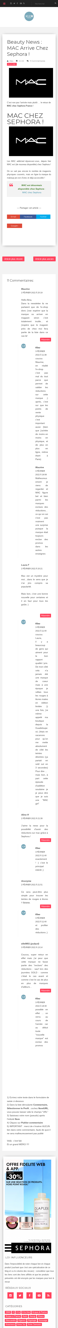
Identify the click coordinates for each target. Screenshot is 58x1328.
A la (18, 1312)
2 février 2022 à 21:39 (32, 818)
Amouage (43, 1320)
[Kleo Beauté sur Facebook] (17, 3)
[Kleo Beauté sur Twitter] (14, 3)
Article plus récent (13, 259)
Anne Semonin (34, 1324)
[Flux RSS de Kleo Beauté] (24, 3)
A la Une (12, 64)
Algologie (32, 1320)
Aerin (25, 1316)
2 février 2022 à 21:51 (32, 885)
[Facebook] (29, 1295)
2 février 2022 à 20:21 (32, 569)
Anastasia (10, 1324)
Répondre (45, 340)
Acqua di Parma (39, 1312)
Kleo (11, 61)
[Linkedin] (10, 1295)
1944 (8, 1312)
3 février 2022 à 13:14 (32, 947)
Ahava (41, 1316)
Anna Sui (21, 1324)
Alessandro (11, 1320)
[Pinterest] (39, 1295)
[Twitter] (20, 1295)
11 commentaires (37, 61)
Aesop (32, 1316)
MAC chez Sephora (31, 192)
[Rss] (48, 1295)
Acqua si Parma (13, 1316)
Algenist (22, 1320)
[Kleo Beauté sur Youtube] (20, 3)
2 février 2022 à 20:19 (32, 293)
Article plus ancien (44, 259)
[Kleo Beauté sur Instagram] (11, 3)
